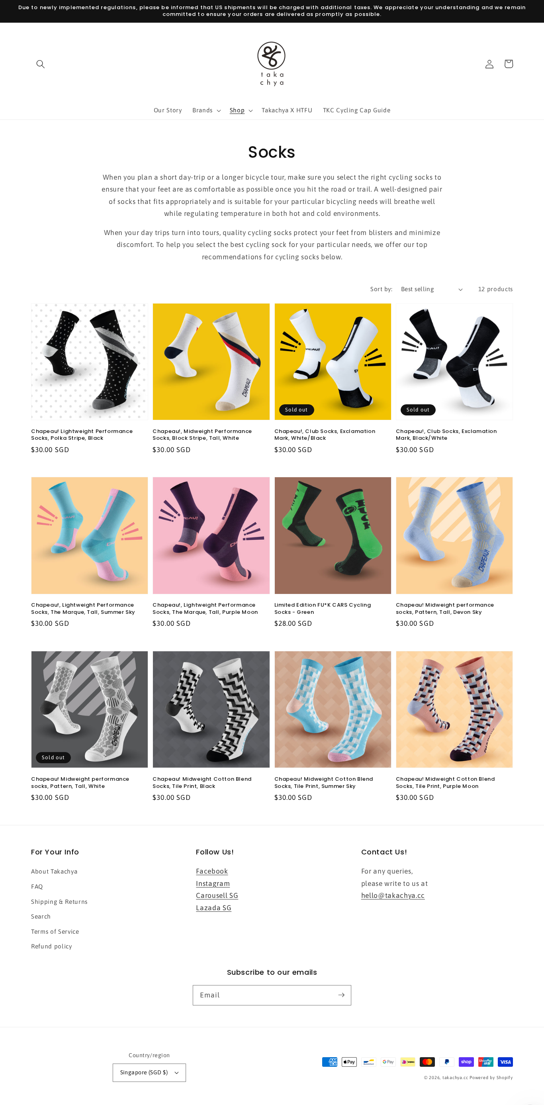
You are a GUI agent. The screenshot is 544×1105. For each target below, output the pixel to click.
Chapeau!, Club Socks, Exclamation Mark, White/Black (325, 435)
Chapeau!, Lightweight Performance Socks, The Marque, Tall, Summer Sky (83, 608)
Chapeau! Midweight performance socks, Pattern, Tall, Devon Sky (445, 608)
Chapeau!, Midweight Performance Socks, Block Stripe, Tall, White (202, 435)
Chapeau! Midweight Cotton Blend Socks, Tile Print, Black (202, 783)
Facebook (212, 871)
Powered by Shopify (491, 1077)
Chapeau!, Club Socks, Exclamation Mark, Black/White (446, 435)
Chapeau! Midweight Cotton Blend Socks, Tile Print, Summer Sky (324, 783)
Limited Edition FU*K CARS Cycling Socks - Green (322, 608)
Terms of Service (55, 931)
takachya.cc (455, 1077)
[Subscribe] (341, 995)
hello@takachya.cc (393, 895)
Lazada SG (213, 908)
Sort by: (381, 289)
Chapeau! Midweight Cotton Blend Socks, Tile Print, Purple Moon (445, 783)
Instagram (213, 884)
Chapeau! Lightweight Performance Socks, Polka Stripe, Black (82, 435)
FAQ (37, 886)
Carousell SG (217, 895)
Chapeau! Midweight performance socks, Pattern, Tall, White (80, 783)
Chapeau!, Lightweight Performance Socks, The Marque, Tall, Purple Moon (205, 608)
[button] (40, 63)
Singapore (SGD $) (144, 1072)
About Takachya (54, 871)
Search (41, 916)
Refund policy (51, 946)
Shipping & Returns (59, 901)
